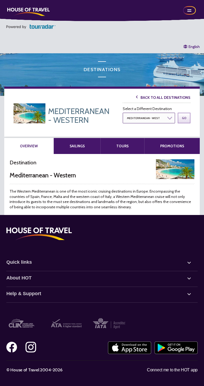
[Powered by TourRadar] (31, 26)
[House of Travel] (28, 10)
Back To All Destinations (165, 97)
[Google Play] (176, 348)
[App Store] (129, 348)
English (194, 46)
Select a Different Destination (147, 108)
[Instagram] (31, 347)
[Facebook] (11, 347)
